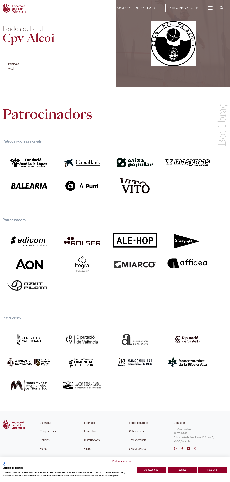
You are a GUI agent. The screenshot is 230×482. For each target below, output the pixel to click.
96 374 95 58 (180, 433)
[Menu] (210, 7)
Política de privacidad (122, 461)
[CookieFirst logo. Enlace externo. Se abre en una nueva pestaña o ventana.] (4, 464)
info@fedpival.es (182, 429)
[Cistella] (221, 8)
